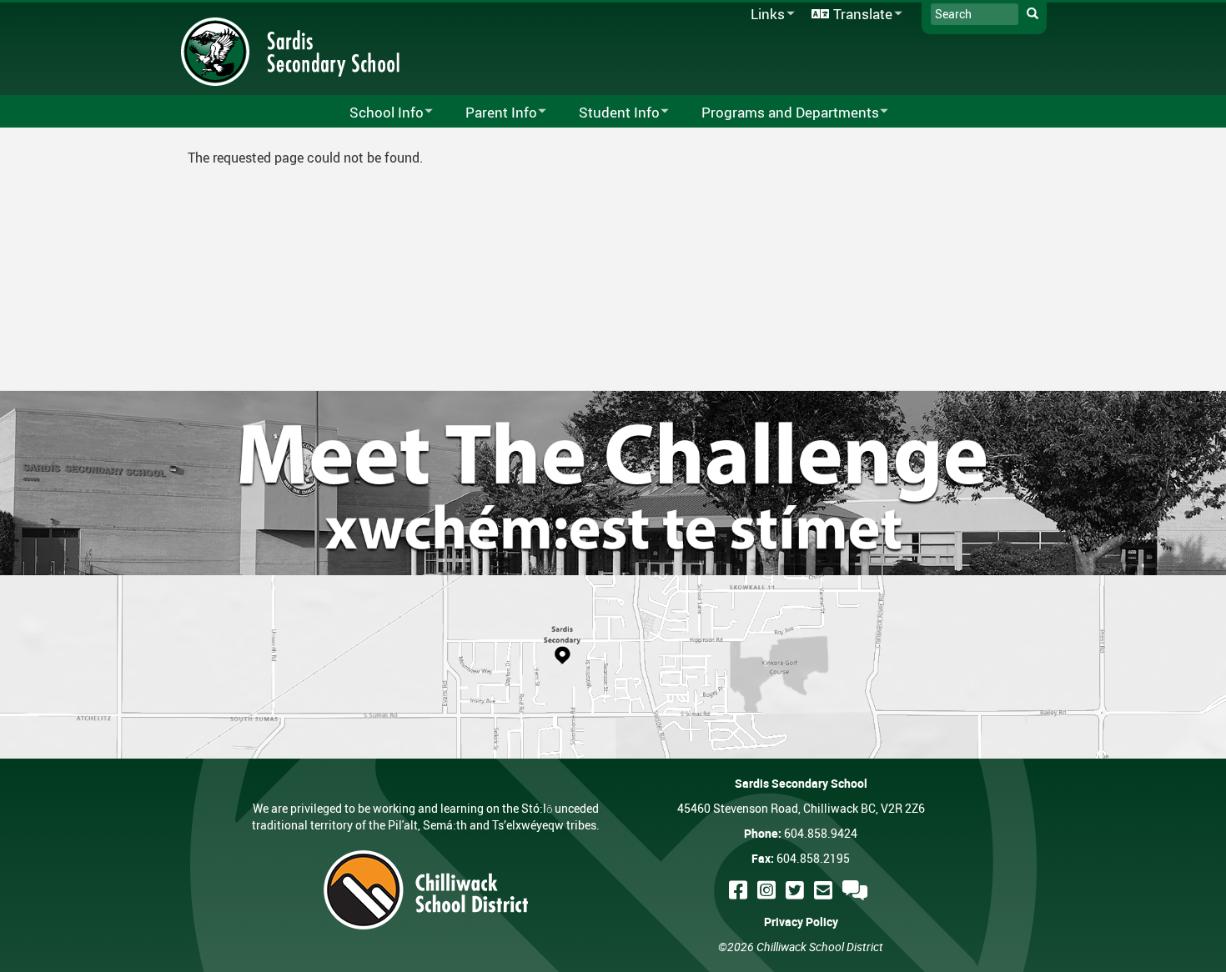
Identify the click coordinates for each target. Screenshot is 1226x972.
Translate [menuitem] (849, 14)
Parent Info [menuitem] (490, 113)
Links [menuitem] (765, 14)
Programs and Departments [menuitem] (779, 113)
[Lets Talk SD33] (857, 890)
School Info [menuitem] (376, 113)
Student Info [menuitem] (608, 113)
